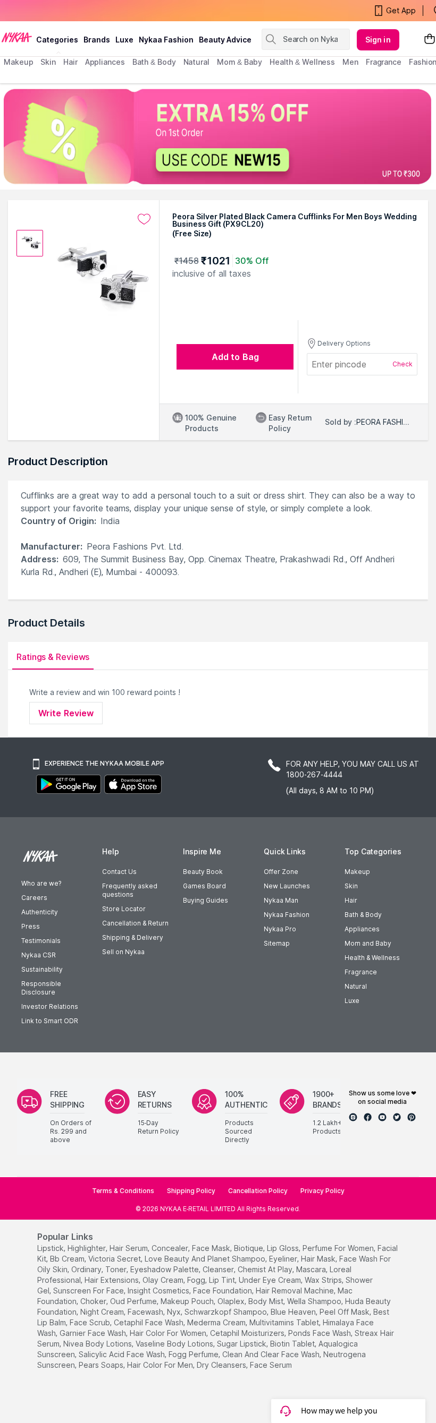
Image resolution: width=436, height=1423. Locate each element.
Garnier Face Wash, (94, 1333)
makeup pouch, (188, 1301)
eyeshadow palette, (165, 1269)
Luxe (352, 1001)
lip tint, (223, 1279)
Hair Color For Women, (169, 1333)
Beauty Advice (225, 39)
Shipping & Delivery (132, 937)
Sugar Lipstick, (242, 1343)
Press (30, 926)
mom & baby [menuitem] (239, 61)
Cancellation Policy (258, 1191)
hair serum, (129, 1248)
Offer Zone (281, 872)
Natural (356, 986)
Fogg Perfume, (194, 1354)
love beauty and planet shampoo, (206, 1258)
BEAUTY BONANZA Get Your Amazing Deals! (90, 17)
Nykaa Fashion (166, 39)
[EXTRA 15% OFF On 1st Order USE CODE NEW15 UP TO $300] (218, 136)
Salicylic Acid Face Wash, (122, 1354)
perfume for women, (339, 1248)
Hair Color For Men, (161, 1364)
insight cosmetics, (159, 1290)
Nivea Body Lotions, (98, 1343)
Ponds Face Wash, (320, 1333)
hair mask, (319, 1258)
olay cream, (163, 1279)
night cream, (102, 1311)
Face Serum (271, 1364)
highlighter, (87, 1248)
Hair (351, 900)
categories (57, 39)
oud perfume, (134, 1301)
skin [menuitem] (48, 61)
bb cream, (68, 1258)
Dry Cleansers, (222, 1364)
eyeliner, (284, 1258)
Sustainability (42, 969)
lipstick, (51, 1248)
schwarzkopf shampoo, (227, 1311)
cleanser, (219, 1269)
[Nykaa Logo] (16, 36)
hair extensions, (112, 1279)
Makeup (357, 872)
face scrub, (91, 1322)
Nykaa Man (281, 900)
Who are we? (41, 883)
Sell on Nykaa (123, 952)
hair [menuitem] (70, 61)
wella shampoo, (315, 1301)
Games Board (204, 886)
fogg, (197, 1279)
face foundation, (223, 1290)
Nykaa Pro (280, 929)
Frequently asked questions (129, 890)
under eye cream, (271, 1279)
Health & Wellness (372, 958)
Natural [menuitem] (196, 61)
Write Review (66, 713)
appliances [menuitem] (105, 61)
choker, (94, 1301)
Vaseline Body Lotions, (175, 1343)
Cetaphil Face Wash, (149, 1322)
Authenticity (39, 912)
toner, (116, 1269)
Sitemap (277, 943)
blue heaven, (294, 1311)
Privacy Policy (322, 1191)
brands (96, 39)
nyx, (174, 1311)
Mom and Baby (368, 943)
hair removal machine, (296, 1290)
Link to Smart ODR (49, 1021)
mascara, (312, 1269)
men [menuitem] (350, 61)
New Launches (287, 886)
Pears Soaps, (102, 1364)
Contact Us (119, 872)
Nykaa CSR (38, 955)
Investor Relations (49, 1006)
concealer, (171, 1248)
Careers (34, 898)
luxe (124, 39)
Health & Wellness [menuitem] (302, 61)
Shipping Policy (191, 1191)
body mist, (266, 1301)
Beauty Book (203, 872)
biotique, (249, 1248)
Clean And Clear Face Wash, (271, 1354)
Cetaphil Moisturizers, (248, 1333)
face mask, (212, 1248)
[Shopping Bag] (429, 39)
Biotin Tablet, (293, 1343)
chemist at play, (266, 1269)
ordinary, (87, 1269)
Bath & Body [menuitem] (154, 61)
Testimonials (41, 941)
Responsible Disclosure (41, 988)
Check (402, 364)
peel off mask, (345, 1311)
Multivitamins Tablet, (285, 1322)
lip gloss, (283, 1248)
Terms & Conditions (123, 1191)
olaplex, (231, 1301)
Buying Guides (205, 900)
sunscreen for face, (89, 1290)
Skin (351, 886)
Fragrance (361, 972)
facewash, (146, 1311)
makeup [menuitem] (18, 61)
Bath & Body (363, 915)
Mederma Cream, (217, 1322)
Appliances (362, 929)
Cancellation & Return (135, 923)
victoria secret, (115, 1258)
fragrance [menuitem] (383, 61)
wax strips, (324, 1279)
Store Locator (124, 909)
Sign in (378, 39)
